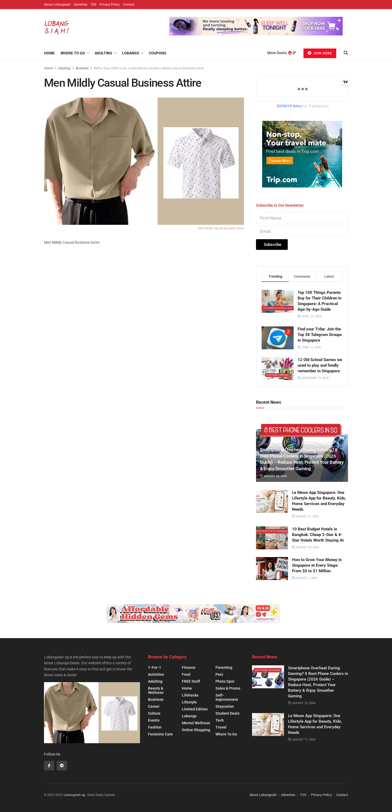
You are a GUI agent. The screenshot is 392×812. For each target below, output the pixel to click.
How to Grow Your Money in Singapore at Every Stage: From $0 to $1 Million (317, 565)
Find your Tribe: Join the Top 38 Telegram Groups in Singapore (320, 335)
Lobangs (130, 53)
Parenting (223, 667)
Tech (219, 720)
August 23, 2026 (275, 476)
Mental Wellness (196, 723)
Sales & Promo (227, 688)
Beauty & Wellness (155, 690)
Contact (128, 4)
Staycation (224, 706)
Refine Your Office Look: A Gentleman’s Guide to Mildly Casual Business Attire (149, 68)
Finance (188, 667)
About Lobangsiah (57, 4)
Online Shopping (196, 730)
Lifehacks (190, 695)
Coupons (157, 53)
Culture (154, 713)
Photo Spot (224, 681)
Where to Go (73, 53)
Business (82, 68)
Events (153, 720)
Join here (322, 53)
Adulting (103, 53)
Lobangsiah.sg (74, 795)
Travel (220, 727)
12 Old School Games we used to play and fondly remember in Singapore (320, 365)
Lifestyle (189, 702)
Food (186, 674)
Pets (219, 674)
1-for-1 (154, 667)
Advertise (80, 4)
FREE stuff (191, 681)
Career (153, 706)
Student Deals (227, 713)
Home (49, 53)
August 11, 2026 (307, 516)
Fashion (155, 727)
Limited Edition (195, 709)
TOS (93, 4)
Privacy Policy (109, 4)
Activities (156, 674)
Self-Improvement (226, 697)
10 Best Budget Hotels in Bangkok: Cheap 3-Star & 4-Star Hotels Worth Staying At (318, 535)
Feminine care (160, 734)
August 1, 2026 (306, 578)
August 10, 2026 (307, 547)
